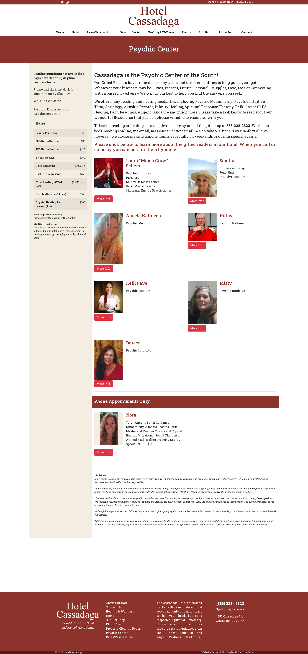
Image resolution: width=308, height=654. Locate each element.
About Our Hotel (117, 603)
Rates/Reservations (100, 32)
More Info (104, 199)
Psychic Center (130, 32)
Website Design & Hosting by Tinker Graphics (227, 652)
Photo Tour (226, 32)
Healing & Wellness (161, 32)
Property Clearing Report (124, 628)
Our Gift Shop (115, 620)
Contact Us (113, 607)
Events (186, 32)
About (75, 32)
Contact (246, 32)
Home (60, 32)
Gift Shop (205, 32)
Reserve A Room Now (219, 2)
